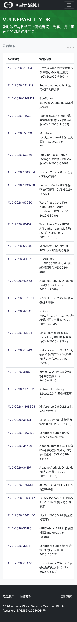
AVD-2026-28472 (20, 563)
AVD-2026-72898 (20, 133)
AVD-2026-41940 (20, 372)
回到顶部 (66, 596)
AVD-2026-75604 (20, 68)
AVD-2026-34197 (19, 467)
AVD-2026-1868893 (21, 406)
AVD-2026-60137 (19, 224)
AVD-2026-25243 (20, 350)
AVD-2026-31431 (19, 419)
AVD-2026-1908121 (21, 98)
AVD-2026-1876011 (21, 298)
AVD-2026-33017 (19, 545)
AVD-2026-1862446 (21, 515)
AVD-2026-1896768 (21, 185)
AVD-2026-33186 (20, 528)
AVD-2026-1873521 (21, 389)
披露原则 (26, 596)
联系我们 (9, 596)
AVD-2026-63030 (20, 202)
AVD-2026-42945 (20, 311)
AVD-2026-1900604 (21, 172)
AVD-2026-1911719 (20, 85)
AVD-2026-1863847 (21, 498)
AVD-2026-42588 (20, 280)
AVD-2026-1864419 (21, 485)
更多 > (70, 47)
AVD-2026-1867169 (21, 432)
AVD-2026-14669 (20, 115)
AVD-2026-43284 (20, 333)
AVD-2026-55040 (20, 246)
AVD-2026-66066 (20, 155)
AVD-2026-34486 (20, 446)
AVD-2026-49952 (20, 259)
